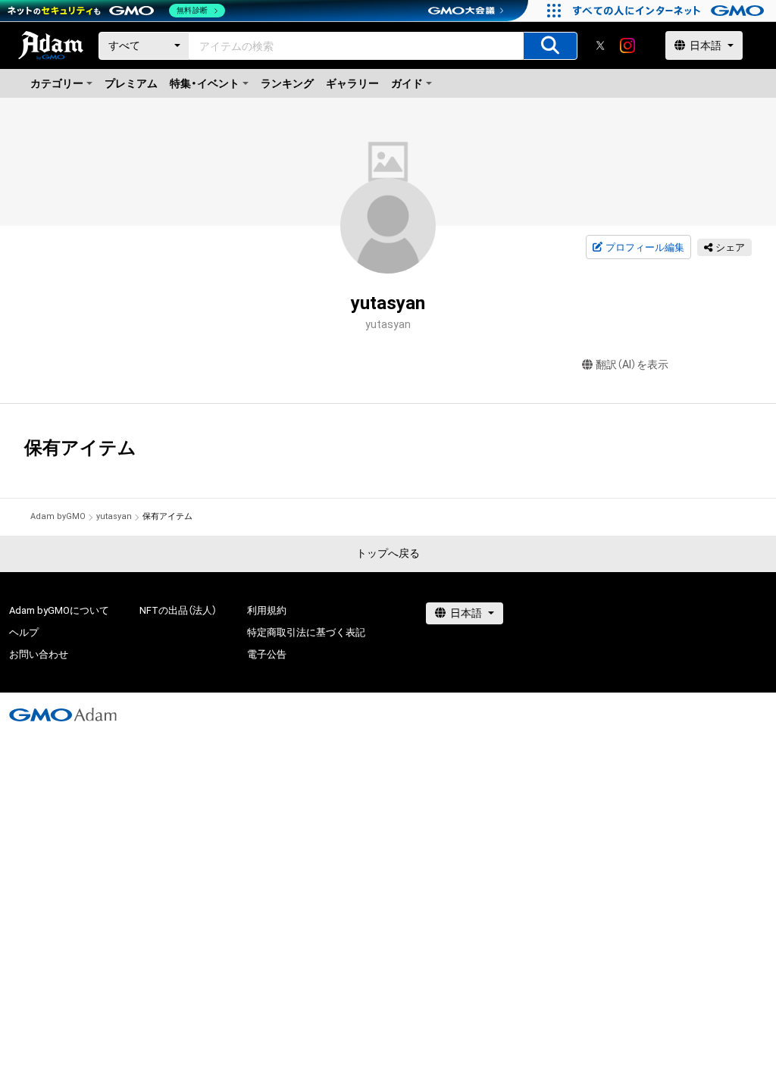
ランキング (287, 83)
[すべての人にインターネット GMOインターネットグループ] (670, 10)
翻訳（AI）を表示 (632, 364)
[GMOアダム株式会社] (63, 714)
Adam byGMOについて (59, 610)
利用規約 (266, 610)
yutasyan (114, 516)
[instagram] (627, 45)
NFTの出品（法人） (178, 610)
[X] (600, 45)
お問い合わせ (38, 654)
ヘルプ (24, 632)
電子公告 (266, 654)
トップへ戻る (388, 553)
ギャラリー (352, 83)
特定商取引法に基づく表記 (306, 632)
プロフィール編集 (644, 247)
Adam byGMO (58, 516)
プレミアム (131, 83)
